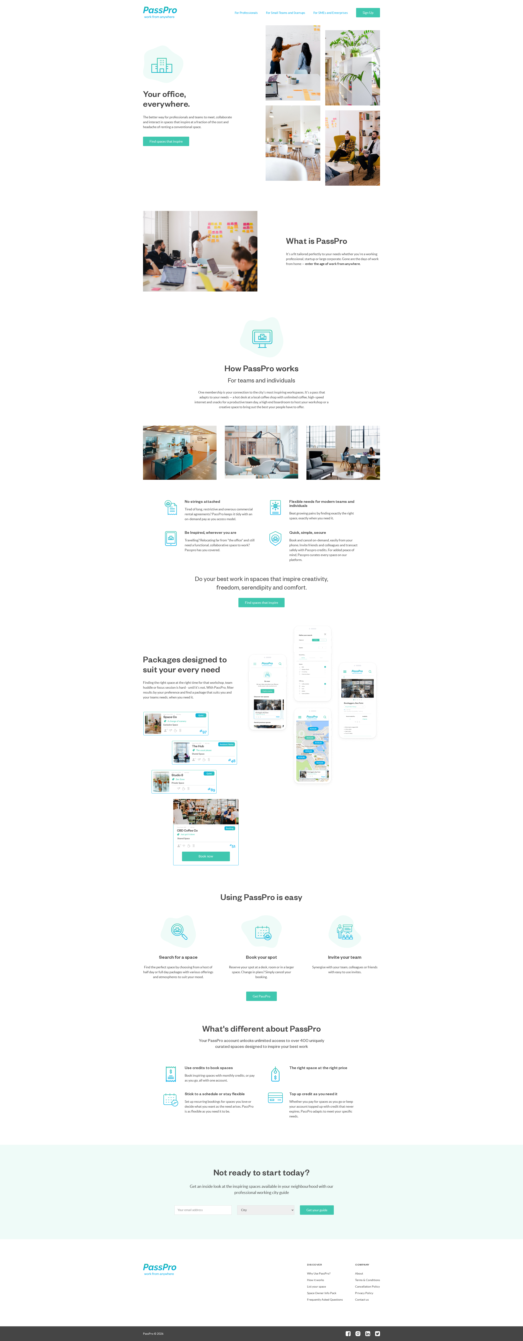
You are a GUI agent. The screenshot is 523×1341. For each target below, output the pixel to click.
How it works (315, 1280)
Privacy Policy (364, 1293)
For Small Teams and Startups (285, 12)
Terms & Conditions (367, 1280)
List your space (316, 1286)
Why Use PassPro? (319, 1273)
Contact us (362, 1299)
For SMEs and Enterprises (330, 12)
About (359, 1273)
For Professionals (246, 12)
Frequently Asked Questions (325, 1299)
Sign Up (368, 12)
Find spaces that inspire (166, 141)
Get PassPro (261, 996)
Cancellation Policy (367, 1286)
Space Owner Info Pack (321, 1293)
